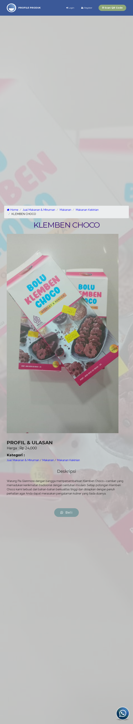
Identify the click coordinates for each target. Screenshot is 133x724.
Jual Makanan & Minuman (39, 209)
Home (14, 209)
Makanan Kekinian (87, 209)
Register (88, 7)
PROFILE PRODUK (29, 7)
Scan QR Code (113, 7)
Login (71, 7)
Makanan (65, 209)
